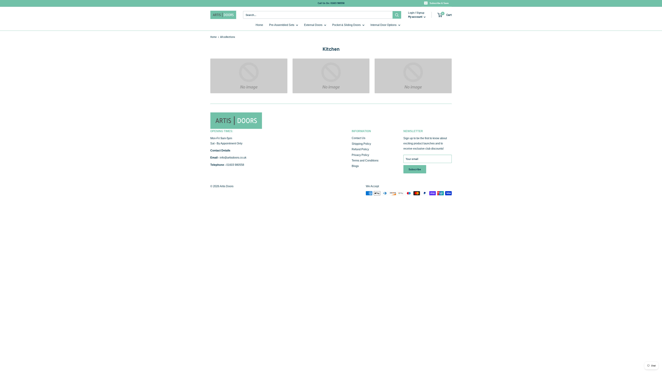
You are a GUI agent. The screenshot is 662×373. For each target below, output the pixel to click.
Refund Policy (360, 149)
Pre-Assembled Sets (281, 24)
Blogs (355, 166)
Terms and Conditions (365, 160)
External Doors (313, 24)
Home (259, 24)
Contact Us (358, 138)
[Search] (397, 15)
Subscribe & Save (439, 3)
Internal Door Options (383, 24)
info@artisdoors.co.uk (233, 157)
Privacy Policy (360, 155)
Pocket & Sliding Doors (346, 24)
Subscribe (415, 169)
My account (415, 16)
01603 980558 (235, 164)
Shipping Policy (361, 143)
